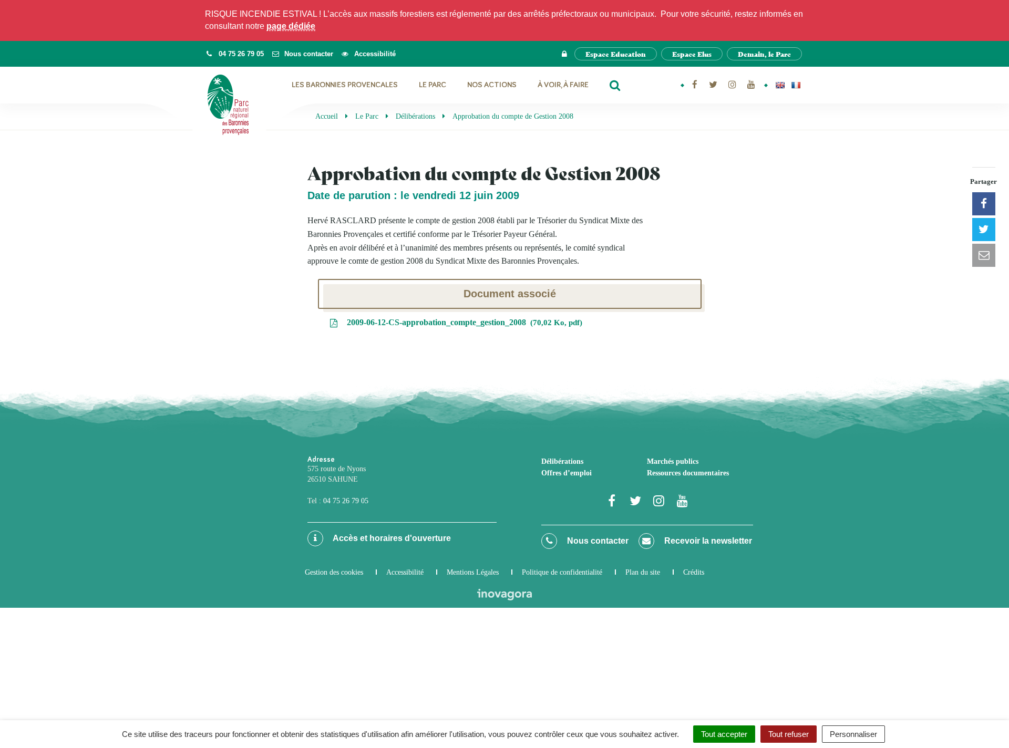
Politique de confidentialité (562, 572)
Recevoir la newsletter (707, 540)
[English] (780, 85)
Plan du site (642, 572)
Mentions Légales (473, 572)
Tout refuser (788, 734)
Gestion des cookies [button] (334, 572)
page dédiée (290, 26)
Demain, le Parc (764, 54)
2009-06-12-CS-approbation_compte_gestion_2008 (462, 322)
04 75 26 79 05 (345, 501)
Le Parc (432, 85)
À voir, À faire (563, 85)
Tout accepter (724, 734)
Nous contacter (597, 540)
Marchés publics (672, 461)
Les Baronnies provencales (345, 85)
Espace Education (615, 54)
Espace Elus (692, 54)
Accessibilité (405, 572)
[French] (795, 85)
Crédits (693, 572)
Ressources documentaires (688, 473)
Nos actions (492, 85)
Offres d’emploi (566, 473)
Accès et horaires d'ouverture (391, 538)
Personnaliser (853, 734)
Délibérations (562, 461)
